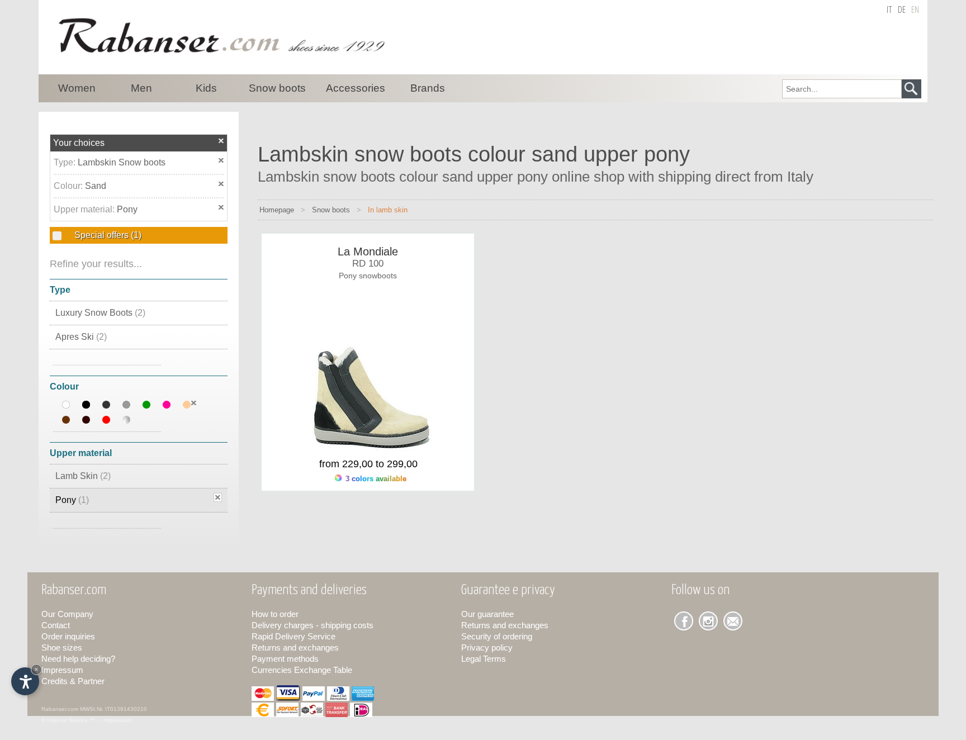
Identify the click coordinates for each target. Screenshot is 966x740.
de (902, 10)
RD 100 (367, 263)
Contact (55, 625)
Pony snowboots (368, 275)
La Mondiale (368, 251)
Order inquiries (68, 636)
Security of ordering (496, 636)
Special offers (106, 235)
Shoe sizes (61, 647)
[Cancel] (221, 140)
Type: (66, 162)
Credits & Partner (73, 681)
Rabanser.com (59, 709)
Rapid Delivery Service (293, 636)
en (915, 10)
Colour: (69, 186)
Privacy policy (487, 647)
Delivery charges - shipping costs (312, 625)
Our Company (67, 614)
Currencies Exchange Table (302, 670)
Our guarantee (487, 614)
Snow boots (331, 210)
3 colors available (374, 479)
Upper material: (85, 209)
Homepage (276, 210)
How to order (275, 614)
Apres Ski (81, 336)
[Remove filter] (193, 403)
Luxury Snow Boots (100, 312)
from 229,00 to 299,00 (368, 463)
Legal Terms (483, 658)
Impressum (62, 670)
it (889, 10)
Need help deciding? (78, 658)
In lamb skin (388, 210)
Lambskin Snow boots (121, 162)
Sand (95, 186)
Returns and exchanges (295, 647)
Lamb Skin (83, 476)
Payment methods (285, 658)
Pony (127, 209)
